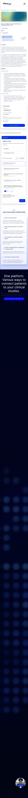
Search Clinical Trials (5, 10)
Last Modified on (6, 120)
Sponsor (4, 116)
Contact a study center (14, 125)
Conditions (5, 108)
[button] (14, 163)
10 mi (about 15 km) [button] (9, 153)
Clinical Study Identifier (7, 112)
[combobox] (14, 148)
